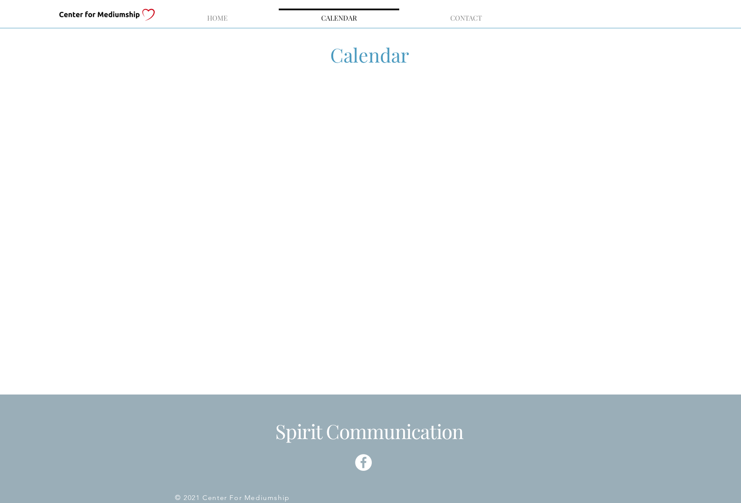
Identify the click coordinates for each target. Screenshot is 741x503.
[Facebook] (363, 462)
